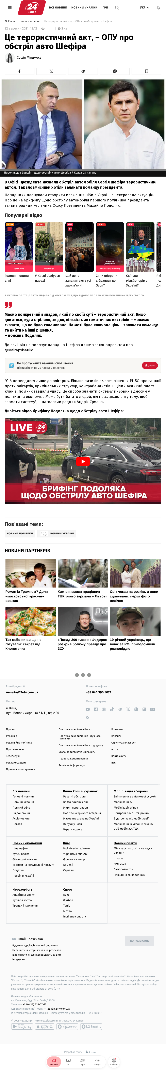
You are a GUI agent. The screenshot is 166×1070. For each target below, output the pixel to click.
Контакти (117, 729)
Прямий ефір (21, 807)
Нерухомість (22, 889)
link (87, 709)
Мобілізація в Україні (131, 791)
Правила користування (20, 769)
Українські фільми (75, 854)
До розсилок (139, 941)
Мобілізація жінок (126, 807)
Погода (17, 824)
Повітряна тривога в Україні (82, 813)
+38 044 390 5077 (98, 692)
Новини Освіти (125, 843)
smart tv (67, 1026)
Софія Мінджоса (29, 57)
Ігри (105, 7)
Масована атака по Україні (81, 818)
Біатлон (68, 911)
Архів (114, 749)
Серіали (68, 870)
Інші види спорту (74, 916)
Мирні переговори (75, 807)
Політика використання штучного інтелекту (80, 737)
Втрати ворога (72, 829)
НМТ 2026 (120, 864)
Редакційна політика (19, 742)
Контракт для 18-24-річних (131, 813)
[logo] (31, 7)
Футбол (68, 900)
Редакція (11, 736)
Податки (18, 870)
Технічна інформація (72, 765)
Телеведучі (13, 756)
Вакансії (116, 736)
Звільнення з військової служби (135, 796)
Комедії (68, 865)
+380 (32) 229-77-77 (34, 1004)
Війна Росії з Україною (81, 791)
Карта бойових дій (75, 802)
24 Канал (10, 21)
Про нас (11, 729)
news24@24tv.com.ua (22, 692)
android (22, 1026)
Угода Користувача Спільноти (77, 752)
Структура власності (123, 742)
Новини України (84, 7)
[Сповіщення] (158, 8)
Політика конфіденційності (76, 729)
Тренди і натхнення (25, 905)
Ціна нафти (20, 848)
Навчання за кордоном (129, 875)
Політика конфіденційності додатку (81, 745)
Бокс (66, 894)
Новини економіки (27, 843)
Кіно (66, 843)
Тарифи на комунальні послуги (33, 865)
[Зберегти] (146, 71)
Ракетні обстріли (74, 796)
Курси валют (21, 854)
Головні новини (23, 796)
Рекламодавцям (16, 762)
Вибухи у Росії (72, 824)
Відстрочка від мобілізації (131, 818)
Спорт (67, 889)
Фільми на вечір (74, 859)
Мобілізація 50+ (124, 802)
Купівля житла (22, 900)
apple (44, 1026)
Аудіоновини (21, 818)
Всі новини (58, 7)
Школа (118, 858)
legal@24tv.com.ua (58, 1008)
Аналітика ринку (23, 894)
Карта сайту (118, 756)
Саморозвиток (123, 869)
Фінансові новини (25, 859)
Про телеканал (15, 749)
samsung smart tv (91, 1026)
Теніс (66, 905)
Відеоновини (21, 813)
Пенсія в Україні (23, 875)
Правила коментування (73, 758)
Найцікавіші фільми (76, 848)
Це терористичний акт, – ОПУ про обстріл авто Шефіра (78, 21)
